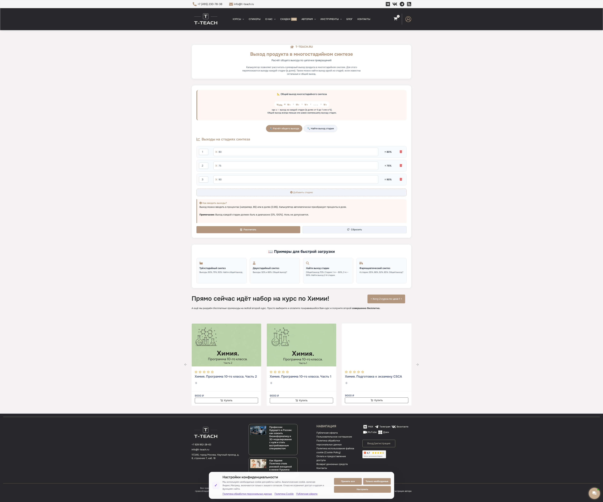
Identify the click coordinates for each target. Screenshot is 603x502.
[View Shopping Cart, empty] (395, 19)
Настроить (362, 489)
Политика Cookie (284, 493)
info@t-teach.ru (200, 449)
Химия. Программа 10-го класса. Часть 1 (300, 377)
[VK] (395, 4)
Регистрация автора (401, 491)
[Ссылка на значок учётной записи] (408, 19)
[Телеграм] (402, 4)
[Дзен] (409, 4)
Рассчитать (250, 229)
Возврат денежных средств (332, 464)
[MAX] (388, 4)
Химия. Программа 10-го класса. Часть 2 (226, 377)
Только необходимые (377, 481)
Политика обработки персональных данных (247, 493)
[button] (242, 19)
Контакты (321, 468)
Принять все (348, 481)
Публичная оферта (327, 432)
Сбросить (356, 229)
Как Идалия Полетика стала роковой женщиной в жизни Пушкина (280, 465)
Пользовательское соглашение (334, 436)
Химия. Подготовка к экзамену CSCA (373, 377)
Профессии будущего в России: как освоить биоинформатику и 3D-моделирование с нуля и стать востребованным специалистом (280, 438)
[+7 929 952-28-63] (201, 444)
